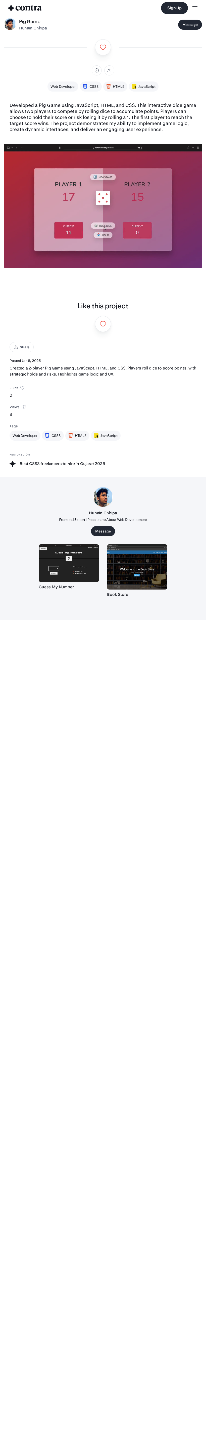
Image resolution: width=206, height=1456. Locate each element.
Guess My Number (56, 587)
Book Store (117, 594)
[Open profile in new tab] (10, 24)
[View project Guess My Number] (69, 563)
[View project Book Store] (137, 567)
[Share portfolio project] (109, 70)
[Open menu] (195, 8)
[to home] (25, 8)
